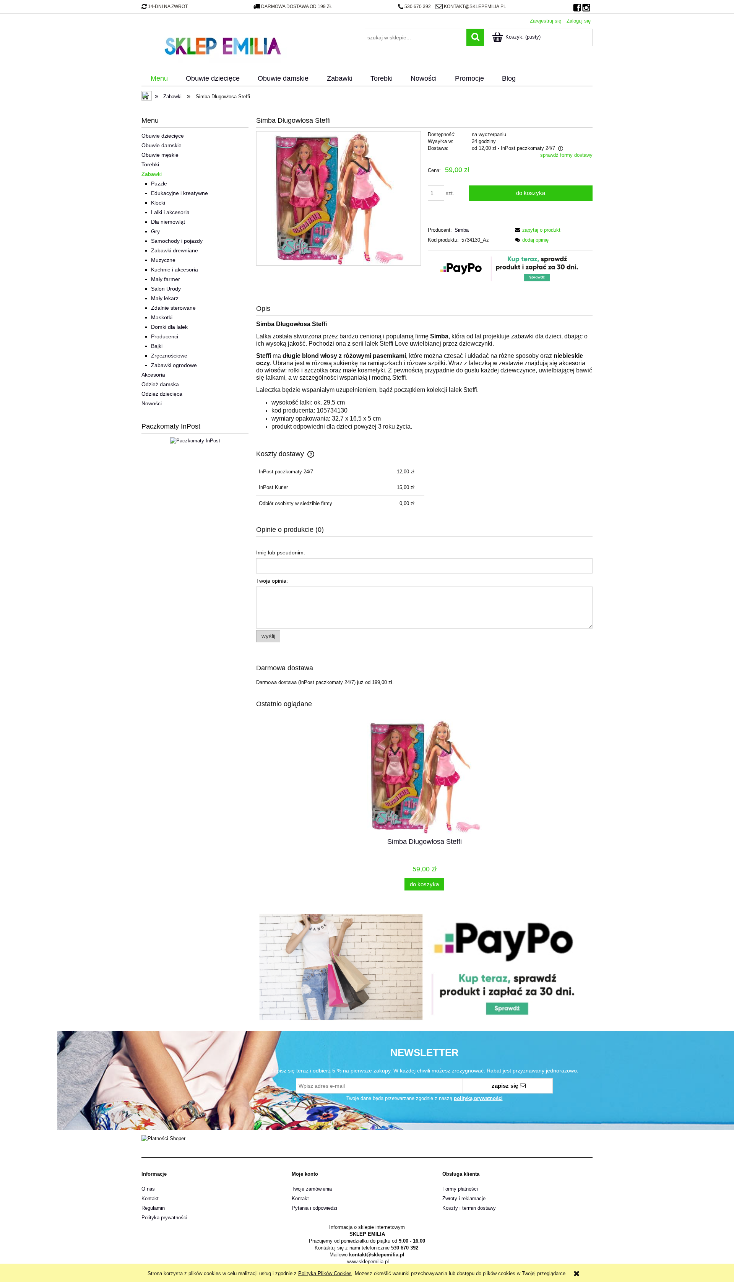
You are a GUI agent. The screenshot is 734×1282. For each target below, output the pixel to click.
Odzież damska (160, 384)
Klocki (158, 203)
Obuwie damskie (161, 145)
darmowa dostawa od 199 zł (296, 6)
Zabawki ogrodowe (174, 365)
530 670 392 (417, 6)
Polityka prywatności (164, 1217)
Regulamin (153, 1208)
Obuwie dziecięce (162, 136)
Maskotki (161, 317)
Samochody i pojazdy (177, 241)
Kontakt (150, 1198)
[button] (536, 230)
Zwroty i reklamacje (464, 1198)
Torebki (150, 164)
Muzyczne (163, 260)
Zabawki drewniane (174, 250)
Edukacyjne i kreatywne (179, 193)
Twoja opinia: (272, 581)
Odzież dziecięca (161, 394)
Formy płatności (460, 1189)
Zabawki (151, 174)
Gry (155, 231)
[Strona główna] (222, 45)
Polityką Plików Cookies (325, 1273)
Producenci (164, 336)
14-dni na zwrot (168, 6)
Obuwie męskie (160, 155)
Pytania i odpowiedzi (314, 1208)
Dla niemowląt (168, 222)
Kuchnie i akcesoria (174, 269)
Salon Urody (166, 289)
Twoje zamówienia (312, 1189)
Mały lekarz (165, 298)
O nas (148, 1189)
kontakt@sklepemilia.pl (475, 6)
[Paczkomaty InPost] (195, 440)
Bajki (156, 346)
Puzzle (159, 183)
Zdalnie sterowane (173, 308)
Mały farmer (165, 279)
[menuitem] (159, 79)
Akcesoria (153, 375)
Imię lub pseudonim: (280, 552)
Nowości (151, 403)
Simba (462, 230)
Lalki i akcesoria (170, 212)
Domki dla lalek (169, 327)
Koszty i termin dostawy (469, 1208)
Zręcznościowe (169, 356)
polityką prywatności (478, 1098)
